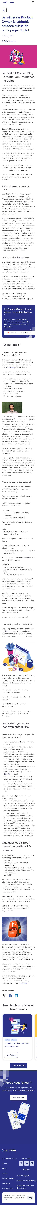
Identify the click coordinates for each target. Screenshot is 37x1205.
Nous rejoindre (7, 1188)
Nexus (4, 1169)
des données (21, 1188)
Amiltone (9, 367)
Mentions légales (23, 1176)
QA (5, 774)
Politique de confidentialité (26, 1181)
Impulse (4, 1174)
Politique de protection (25, 1185)
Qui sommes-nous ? (9, 1159)
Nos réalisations (7, 1178)
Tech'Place (6, 1183)
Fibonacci (8, 631)
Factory (4, 1164)
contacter (23, 983)
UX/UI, (11, 774)
